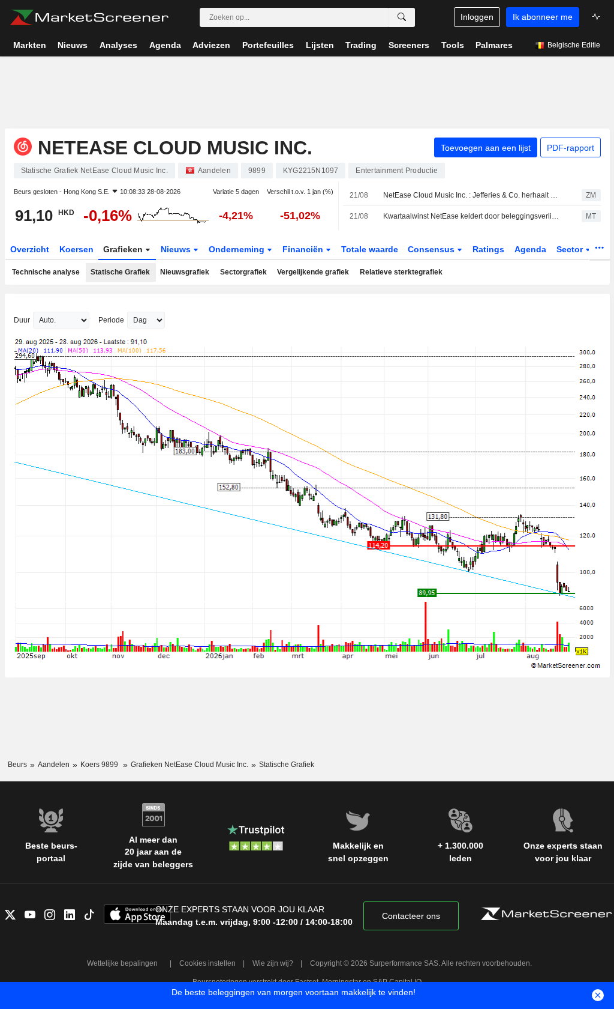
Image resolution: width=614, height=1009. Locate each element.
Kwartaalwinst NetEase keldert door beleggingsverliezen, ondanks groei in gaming (472, 216)
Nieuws (177, 249)
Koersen (76, 249)
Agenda (530, 249)
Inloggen (476, 17)
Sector (570, 249)
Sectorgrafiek (243, 272)
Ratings (488, 249)
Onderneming (238, 249)
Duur (22, 320)
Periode (111, 320)
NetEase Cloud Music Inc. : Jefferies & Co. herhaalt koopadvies (472, 195)
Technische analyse (46, 272)
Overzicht (29, 249)
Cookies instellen (207, 963)
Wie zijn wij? (272, 963)
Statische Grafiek (120, 272)
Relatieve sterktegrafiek (401, 272)
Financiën (304, 249)
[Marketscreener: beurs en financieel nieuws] (89, 17)
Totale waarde (369, 249)
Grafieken (124, 249)
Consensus (432, 249)
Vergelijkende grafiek (313, 272)
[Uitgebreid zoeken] (402, 17)
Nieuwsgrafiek (184, 272)
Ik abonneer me (543, 17)
